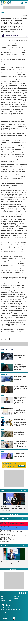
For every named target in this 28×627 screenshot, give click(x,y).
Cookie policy (17, 596)
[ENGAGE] (6, 2)
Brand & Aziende (4, 374)
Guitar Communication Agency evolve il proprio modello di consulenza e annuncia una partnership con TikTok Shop (20, 423)
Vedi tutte (23, 545)
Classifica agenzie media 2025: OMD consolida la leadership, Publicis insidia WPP (20, 411)
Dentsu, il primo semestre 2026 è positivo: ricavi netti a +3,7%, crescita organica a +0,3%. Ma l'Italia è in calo (20, 400)
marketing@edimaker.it (6, 615)
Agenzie (2, 12)
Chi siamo (3, 596)
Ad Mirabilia (5, 339)
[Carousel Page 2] (12, 514)
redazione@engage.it (6, 612)
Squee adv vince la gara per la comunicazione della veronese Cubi (20, 355)
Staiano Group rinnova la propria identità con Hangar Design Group (20, 432)
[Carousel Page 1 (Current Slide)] (10, 514)
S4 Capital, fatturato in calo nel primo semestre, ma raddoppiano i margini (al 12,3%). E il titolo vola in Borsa (20, 445)
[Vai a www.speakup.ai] (26, 36)
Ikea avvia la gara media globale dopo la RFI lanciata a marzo (20, 377)
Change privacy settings (6, 600)
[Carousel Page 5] (17, 514)
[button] (26, 3)
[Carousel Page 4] (15, 514)
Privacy (2, 598)
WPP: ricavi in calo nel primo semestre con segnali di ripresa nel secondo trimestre (19, 455)
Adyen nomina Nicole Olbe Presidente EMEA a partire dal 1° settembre (20, 388)
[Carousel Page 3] (14, 514)
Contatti (16, 598)
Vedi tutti (23, 490)
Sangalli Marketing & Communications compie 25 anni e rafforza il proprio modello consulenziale (20, 368)
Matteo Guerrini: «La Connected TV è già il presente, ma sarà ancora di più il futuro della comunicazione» (13, 508)
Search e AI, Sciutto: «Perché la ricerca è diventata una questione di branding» (11, 563)
